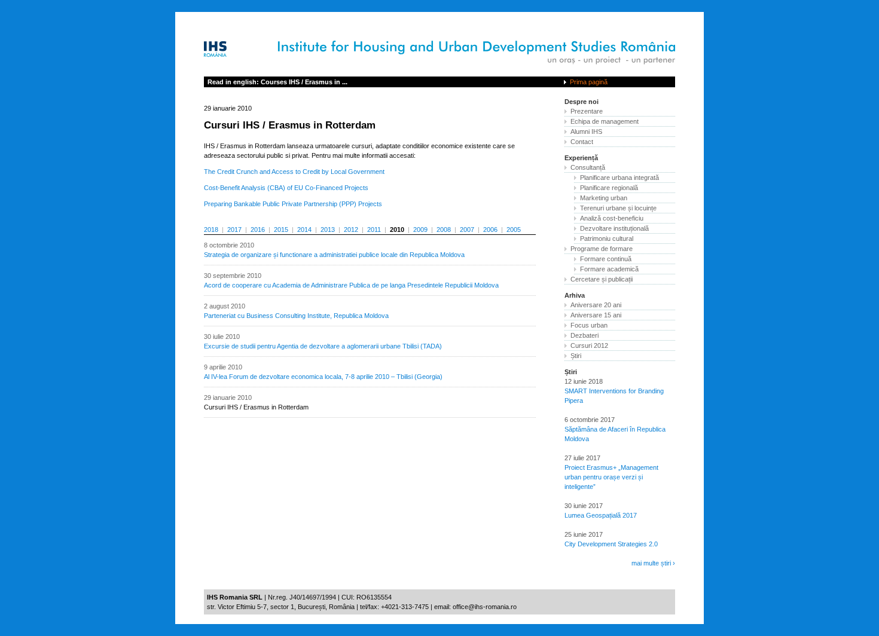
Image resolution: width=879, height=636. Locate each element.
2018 (211, 229)
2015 (281, 229)
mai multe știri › (653, 563)
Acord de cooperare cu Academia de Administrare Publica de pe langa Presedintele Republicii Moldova (351, 285)
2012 (351, 229)
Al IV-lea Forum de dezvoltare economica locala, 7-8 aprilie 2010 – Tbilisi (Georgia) (323, 376)
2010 (397, 229)
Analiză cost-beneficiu (611, 218)
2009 (420, 229)
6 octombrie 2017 (589, 419)
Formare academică (609, 269)
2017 (234, 229)
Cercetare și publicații (601, 279)
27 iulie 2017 (582, 457)
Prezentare (586, 111)
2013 (328, 229)
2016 (258, 229)
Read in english (277, 81)
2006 (490, 229)
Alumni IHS (586, 131)
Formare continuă (605, 258)
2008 (444, 229)
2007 (467, 229)
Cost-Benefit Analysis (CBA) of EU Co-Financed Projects (286, 187)
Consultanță (587, 167)
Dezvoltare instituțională (614, 228)
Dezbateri (584, 335)
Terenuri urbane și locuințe (618, 208)
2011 (374, 229)
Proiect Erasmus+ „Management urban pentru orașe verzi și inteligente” (611, 477)
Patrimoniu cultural (606, 238)
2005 (513, 229)
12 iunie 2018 (583, 381)
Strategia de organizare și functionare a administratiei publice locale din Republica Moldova (334, 254)
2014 (304, 229)
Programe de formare (601, 248)
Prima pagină (589, 81)
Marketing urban (603, 197)
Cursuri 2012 (589, 345)
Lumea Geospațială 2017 (600, 515)
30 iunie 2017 (583, 505)
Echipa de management (604, 121)
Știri (575, 355)
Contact (581, 141)
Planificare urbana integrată (619, 177)
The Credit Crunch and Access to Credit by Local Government (294, 171)
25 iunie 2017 (583, 534)
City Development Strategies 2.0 (611, 544)
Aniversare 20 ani (595, 304)
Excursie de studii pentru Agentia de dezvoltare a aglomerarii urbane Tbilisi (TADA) (323, 346)
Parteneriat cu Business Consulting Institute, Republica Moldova (296, 315)
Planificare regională (609, 187)
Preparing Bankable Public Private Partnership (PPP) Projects (293, 203)
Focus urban (589, 325)
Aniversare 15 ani (595, 315)
